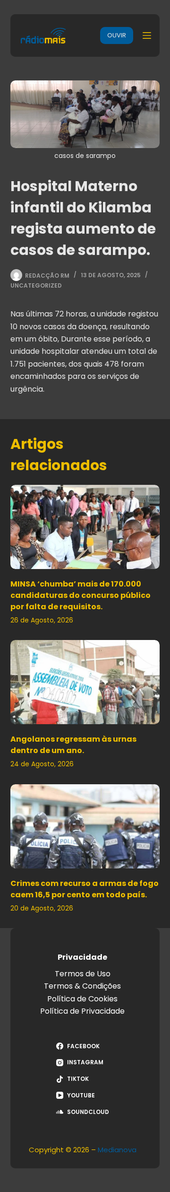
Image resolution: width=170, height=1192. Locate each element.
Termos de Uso (82, 973)
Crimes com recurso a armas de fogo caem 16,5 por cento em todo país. (84, 889)
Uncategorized (36, 285)
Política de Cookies (82, 998)
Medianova (117, 1150)
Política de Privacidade (82, 1011)
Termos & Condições (82, 986)
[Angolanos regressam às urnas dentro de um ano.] (85, 682)
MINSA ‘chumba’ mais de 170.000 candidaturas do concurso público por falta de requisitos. (80, 595)
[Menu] (147, 35)
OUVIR (116, 35)
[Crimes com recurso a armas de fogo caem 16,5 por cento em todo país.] (85, 826)
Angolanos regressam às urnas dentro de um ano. (73, 745)
